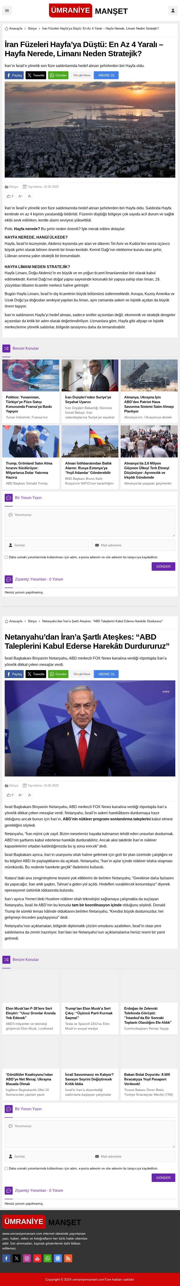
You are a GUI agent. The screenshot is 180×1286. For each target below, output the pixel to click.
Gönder (61, 75)
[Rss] (68, 1258)
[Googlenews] (58, 1258)
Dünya (32, 28)
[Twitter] (17, 1258)
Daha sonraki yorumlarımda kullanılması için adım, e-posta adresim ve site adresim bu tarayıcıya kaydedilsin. (83, 557)
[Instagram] (27, 1258)
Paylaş (17, 75)
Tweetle (39, 75)
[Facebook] (6, 1258)
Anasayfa (15, 28)
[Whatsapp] (48, 1258)
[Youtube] (37, 1258)
